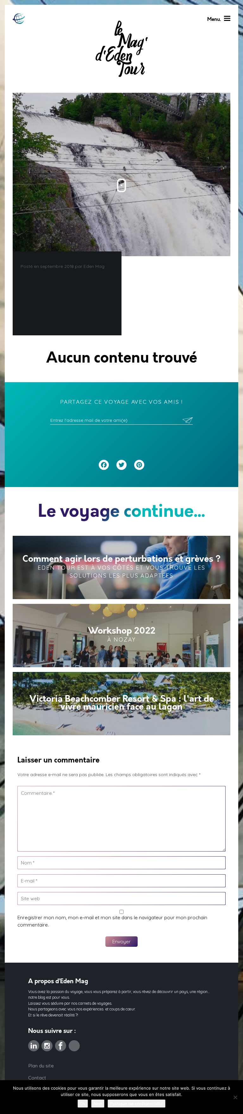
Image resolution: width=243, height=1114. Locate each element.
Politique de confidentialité (136, 1103)
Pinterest (74, 1044)
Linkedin (33, 1044)
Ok (82, 1103)
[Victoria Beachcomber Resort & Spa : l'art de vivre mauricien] (121, 703)
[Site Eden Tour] (19, 18)
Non (98, 1103)
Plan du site (41, 1066)
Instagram (47, 1044)
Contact (37, 1078)
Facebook (60, 1044)
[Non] (235, 1097)
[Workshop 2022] (121, 635)
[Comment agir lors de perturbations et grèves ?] (121, 567)
